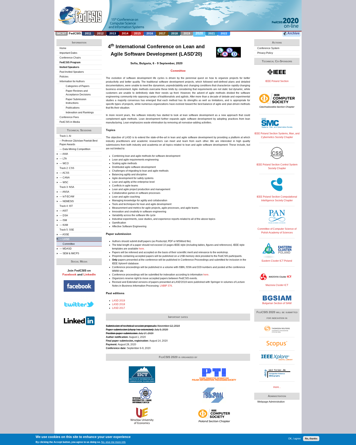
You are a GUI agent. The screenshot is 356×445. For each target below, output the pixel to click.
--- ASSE (64, 234)
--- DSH (64, 215)
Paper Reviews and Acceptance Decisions (78, 92)
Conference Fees (69, 117)
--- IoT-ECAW (67, 196)
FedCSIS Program (70, 62)
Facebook (69, 274)
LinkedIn (89, 274)
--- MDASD (66, 248)
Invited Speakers (69, 67)
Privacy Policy (265, 53)
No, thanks (311, 438)
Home (63, 48)
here (141, 248)
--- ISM (63, 220)
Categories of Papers (77, 86)
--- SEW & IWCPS (69, 253)
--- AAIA (64, 153)
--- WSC (64, 182)
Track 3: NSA (67, 187)
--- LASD (64, 239)
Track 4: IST (66, 206)
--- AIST (64, 210)
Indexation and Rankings (80, 112)
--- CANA (65, 177)
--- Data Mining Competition (75, 149)
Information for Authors (72, 81)
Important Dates (68, 53)
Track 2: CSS (67, 168)
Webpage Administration (271, 401)
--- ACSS (64, 172)
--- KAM (64, 225)
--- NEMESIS (67, 201)
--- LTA (63, 158)
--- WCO (64, 163)
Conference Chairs (70, 57)
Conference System (268, 48)
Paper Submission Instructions (76, 101)
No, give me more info (113, 442)
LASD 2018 (118, 304)
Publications (73, 107)
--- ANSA (64, 191)
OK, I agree (294, 438)
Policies (64, 76)
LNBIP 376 (166, 285)
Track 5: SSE (67, 229)
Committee (178, 70)
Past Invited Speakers (72, 71)
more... (277, 387)
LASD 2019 (118, 300)
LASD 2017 (118, 308)
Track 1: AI (65, 136)
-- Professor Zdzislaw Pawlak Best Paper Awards (78, 142)
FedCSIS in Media (70, 122)
